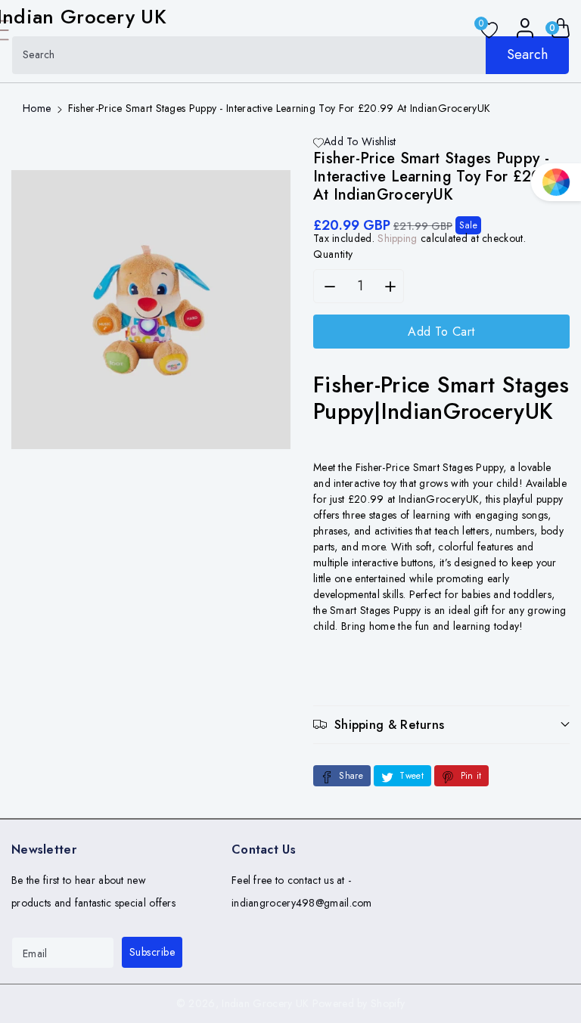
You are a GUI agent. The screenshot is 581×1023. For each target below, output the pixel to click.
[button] (441, 724)
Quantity (333, 254)
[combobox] (290, 55)
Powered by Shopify (358, 1003)
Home (37, 108)
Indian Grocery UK (265, 1003)
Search (527, 54)
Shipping (397, 238)
